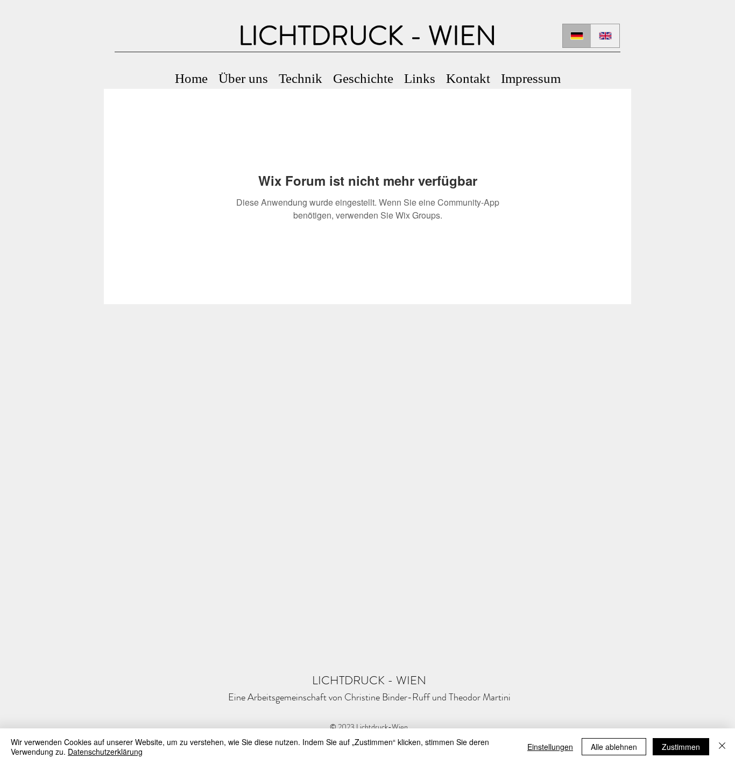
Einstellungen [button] (550, 746)
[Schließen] (722, 746)
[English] (605, 35)
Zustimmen (681, 746)
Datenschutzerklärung (105, 751)
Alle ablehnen (614, 746)
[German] (577, 35)
